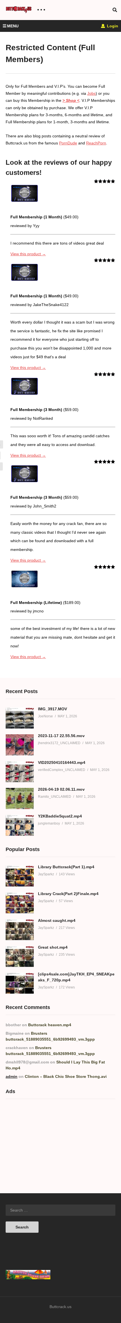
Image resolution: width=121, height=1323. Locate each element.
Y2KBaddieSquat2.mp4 (60, 816)
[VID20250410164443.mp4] (20, 771)
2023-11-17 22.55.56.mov (61, 735)
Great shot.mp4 (53, 947)
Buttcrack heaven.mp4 (49, 1025)
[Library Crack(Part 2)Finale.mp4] (20, 902)
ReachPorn (96, 143)
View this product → (28, 254)
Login (112, 26)
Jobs (91, 93)
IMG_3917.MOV (52, 709)
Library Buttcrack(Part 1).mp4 (66, 867)
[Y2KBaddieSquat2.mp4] (20, 825)
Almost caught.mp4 (56, 920)
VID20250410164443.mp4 (61, 762)
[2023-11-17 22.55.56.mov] (20, 744)
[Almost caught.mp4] (20, 929)
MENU (13, 26)
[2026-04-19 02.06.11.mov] (20, 798)
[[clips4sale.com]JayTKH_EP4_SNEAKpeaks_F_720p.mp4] (20, 983)
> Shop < (70, 100)
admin (11, 1076)
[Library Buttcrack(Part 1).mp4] (20, 876)
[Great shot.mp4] (20, 956)
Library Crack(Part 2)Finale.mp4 (68, 893)
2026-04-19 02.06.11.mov (61, 789)
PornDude (68, 143)
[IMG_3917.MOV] (20, 718)
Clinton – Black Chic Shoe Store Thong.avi (66, 1076)
